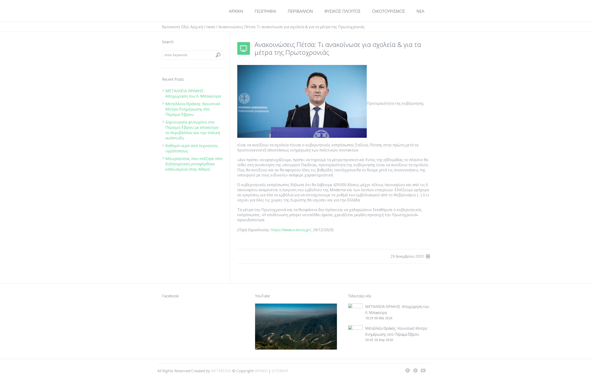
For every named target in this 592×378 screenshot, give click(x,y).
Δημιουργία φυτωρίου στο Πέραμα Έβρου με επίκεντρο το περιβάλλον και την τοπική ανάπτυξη (192, 130)
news (210, 26)
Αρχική (196, 26)
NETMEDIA (221, 370)
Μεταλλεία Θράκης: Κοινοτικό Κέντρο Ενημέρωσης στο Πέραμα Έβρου (192, 109)
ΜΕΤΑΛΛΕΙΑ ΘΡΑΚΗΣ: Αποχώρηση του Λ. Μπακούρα (193, 93)
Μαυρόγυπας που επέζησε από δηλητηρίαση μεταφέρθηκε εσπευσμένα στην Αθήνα (193, 164)
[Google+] (415, 370)
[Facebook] (407, 370)
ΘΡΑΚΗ (178, 11)
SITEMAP (280, 370)
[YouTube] (423, 370)
